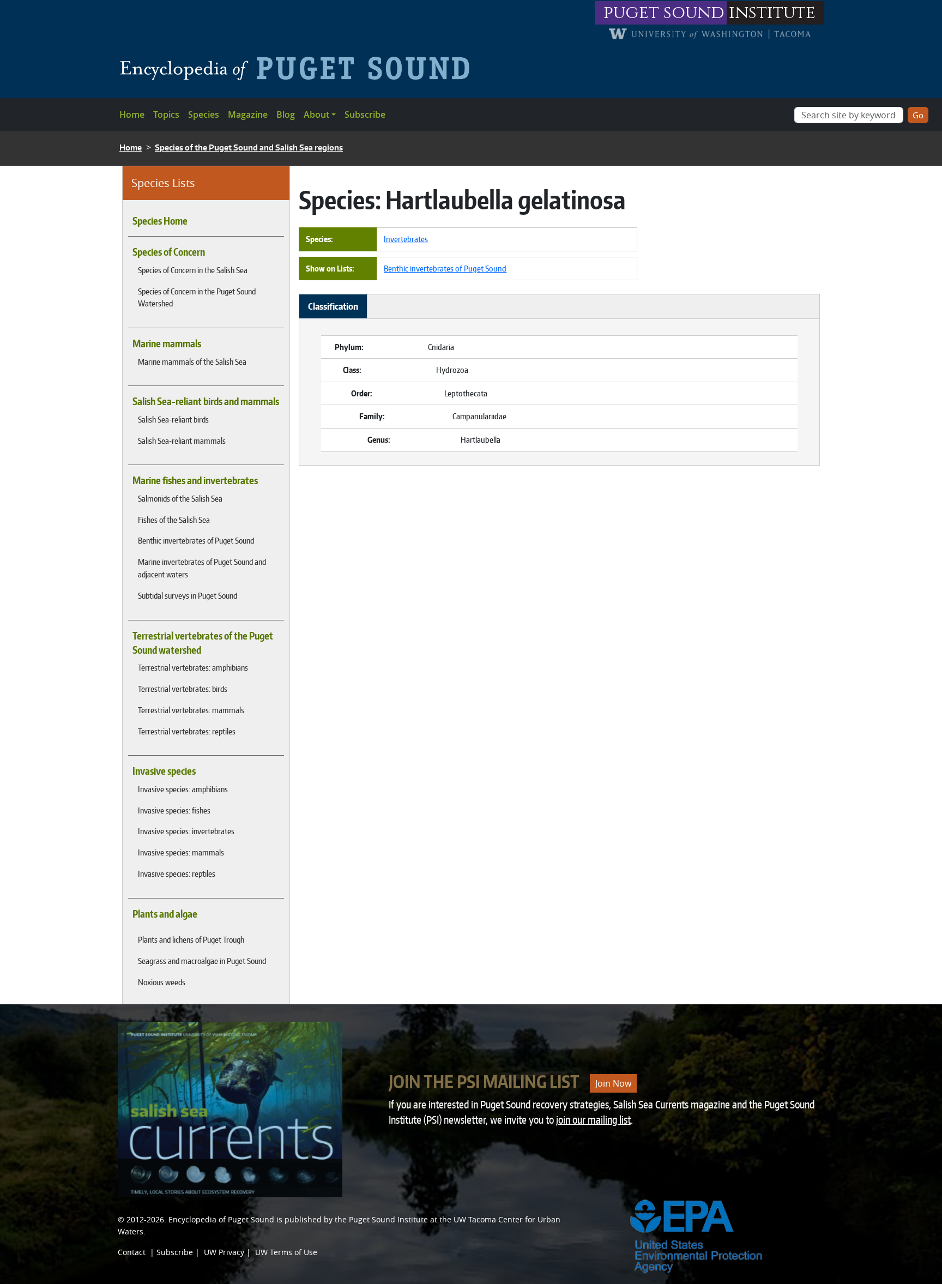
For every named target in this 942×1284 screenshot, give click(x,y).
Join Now (613, 1083)
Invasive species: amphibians (183, 788)
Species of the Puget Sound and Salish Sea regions (249, 147)
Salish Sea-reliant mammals (182, 440)
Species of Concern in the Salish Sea (192, 269)
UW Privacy (224, 1252)
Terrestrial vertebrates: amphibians (193, 667)
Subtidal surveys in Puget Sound (187, 595)
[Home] (299, 68)
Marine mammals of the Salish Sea (192, 361)
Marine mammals (166, 343)
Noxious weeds (161, 981)
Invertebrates (406, 239)
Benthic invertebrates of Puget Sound (196, 540)
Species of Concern (168, 252)
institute (772, 13)
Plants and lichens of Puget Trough (191, 939)
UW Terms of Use (286, 1252)
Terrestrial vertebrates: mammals (191, 709)
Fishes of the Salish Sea (174, 519)
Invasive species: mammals (181, 852)
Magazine (248, 114)
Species (203, 114)
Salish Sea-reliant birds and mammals (205, 401)
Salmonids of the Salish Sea (180, 498)
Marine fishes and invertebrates (195, 480)
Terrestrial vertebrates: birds (182, 688)
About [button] (316, 114)
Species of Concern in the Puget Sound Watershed (197, 297)
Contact (132, 1252)
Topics (166, 114)
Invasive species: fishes (174, 810)
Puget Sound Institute (388, 1219)
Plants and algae (164, 914)
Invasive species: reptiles (176, 873)
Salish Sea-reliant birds (173, 419)
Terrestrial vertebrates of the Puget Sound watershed (202, 643)
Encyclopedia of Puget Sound (221, 1219)
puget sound (663, 13)
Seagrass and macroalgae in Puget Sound (202, 960)
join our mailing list (593, 1119)
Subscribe (365, 114)
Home (131, 114)
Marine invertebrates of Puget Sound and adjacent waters (202, 568)
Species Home (160, 221)
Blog (285, 114)
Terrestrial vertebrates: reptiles (186, 731)
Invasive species (164, 771)
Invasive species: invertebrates (186, 830)
